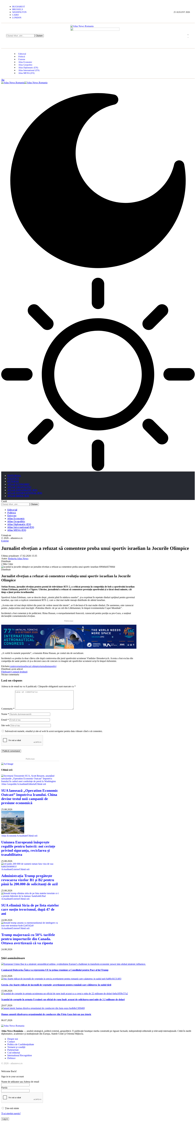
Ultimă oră (41, 784)
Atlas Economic (9, 835)
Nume (5, 714)
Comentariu (7, 708)
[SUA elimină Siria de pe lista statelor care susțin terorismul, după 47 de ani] (30, 896)
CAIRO (15, 15)
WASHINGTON (19, 12)
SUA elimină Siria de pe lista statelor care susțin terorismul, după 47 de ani (30, 909)
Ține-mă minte (11, 1108)
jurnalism (44, 666)
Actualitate (22, 784)
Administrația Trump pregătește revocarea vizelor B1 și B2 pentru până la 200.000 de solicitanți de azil (29, 880)
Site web (5, 725)
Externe (5, 540)
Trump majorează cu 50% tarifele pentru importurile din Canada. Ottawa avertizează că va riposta (28, 939)
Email (5, 719)
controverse (15, 666)
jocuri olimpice (33, 666)
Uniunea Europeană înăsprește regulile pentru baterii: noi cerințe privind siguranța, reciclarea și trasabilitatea (28, 848)
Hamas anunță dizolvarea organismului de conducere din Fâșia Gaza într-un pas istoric (46, 1014)
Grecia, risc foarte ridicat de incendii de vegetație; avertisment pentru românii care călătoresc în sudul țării (56, 985)
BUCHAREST (18, 7)
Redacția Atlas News (18, 558)
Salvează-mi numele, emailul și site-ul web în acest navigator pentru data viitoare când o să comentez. (54, 731)
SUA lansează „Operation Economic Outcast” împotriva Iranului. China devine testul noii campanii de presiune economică (29, 797)
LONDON (16, 18)
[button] (2, 80)
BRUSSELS (17, 9)
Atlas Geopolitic (9, 784)
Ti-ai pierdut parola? (11, 1113)
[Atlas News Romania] (24, 82)
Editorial (31, 784)
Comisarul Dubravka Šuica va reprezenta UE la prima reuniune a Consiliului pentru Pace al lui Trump (54, 970)
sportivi (52, 666)
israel (23, 666)
